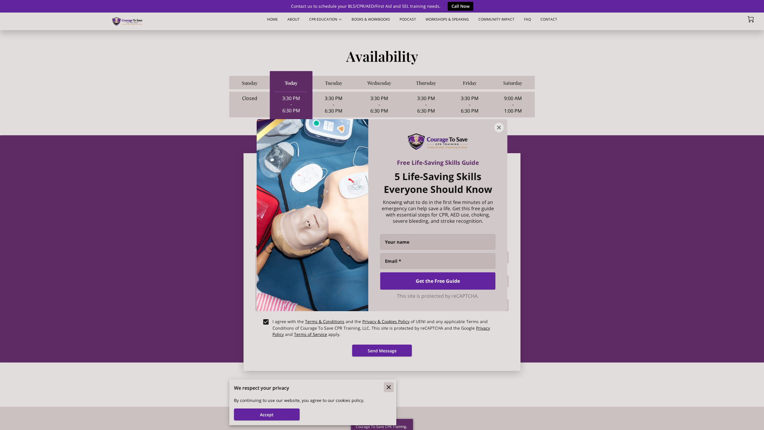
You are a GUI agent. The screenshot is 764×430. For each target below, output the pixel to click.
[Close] (499, 127)
